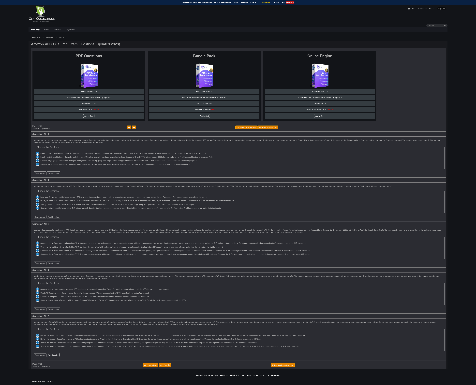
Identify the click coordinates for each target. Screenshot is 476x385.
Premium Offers (237, 375)
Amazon (49, 37)
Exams (41, 37)
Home (33, 37)
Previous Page (151, 365)
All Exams (57, 29)
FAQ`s (248, 375)
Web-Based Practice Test (268, 127)
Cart (412, 8)
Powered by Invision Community (43, 381)
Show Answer (40, 173)
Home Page (35, 29)
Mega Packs (70, 29)
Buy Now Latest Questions (284, 365)
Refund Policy (274, 375)
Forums (46, 29)
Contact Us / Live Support (207, 375)
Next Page (164, 365)
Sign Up (441, 8)
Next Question (53, 173)
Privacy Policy (259, 375)
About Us (224, 375)
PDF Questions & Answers (246, 127)
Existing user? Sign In (425, 8)
